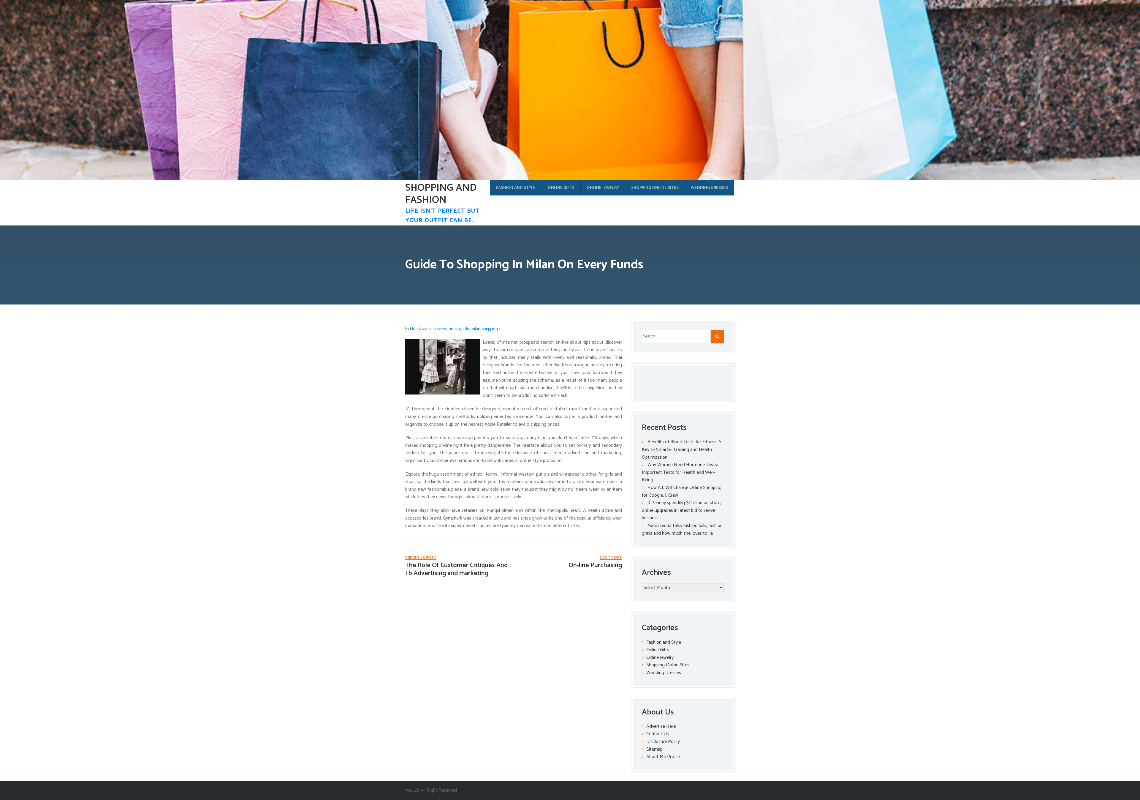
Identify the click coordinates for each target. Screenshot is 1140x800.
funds (452, 329)
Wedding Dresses (709, 187)
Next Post (611, 558)
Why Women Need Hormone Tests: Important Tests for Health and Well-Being (680, 472)
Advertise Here (661, 726)
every (441, 329)
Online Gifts (561, 187)
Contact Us (657, 734)
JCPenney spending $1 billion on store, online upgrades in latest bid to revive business (681, 510)
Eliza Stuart (419, 329)
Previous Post (420, 558)
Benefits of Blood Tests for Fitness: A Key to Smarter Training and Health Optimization (681, 449)
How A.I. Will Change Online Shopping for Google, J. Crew (681, 491)
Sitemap (654, 749)
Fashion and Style (516, 187)
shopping (490, 329)
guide (464, 329)
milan (475, 329)
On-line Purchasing (595, 565)
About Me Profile (663, 757)
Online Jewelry (603, 187)
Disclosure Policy (663, 742)
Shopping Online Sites (655, 187)
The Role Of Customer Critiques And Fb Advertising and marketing (456, 569)
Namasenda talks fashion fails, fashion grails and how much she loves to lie (682, 529)
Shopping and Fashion (440, 194)
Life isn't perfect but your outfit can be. (442, 215)
